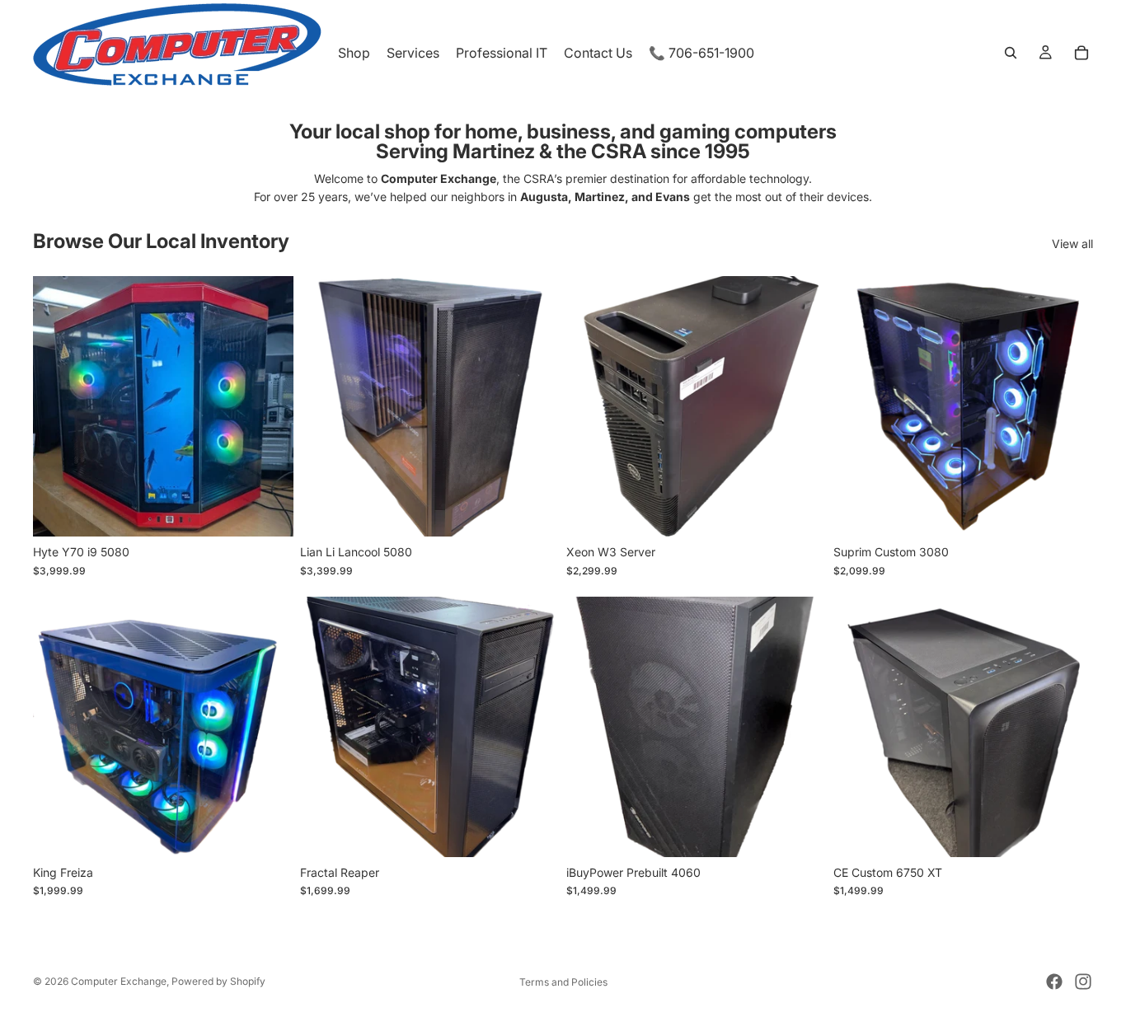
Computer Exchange (119, 981)
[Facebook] (1054, 981)
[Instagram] (1083, 981)
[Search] (1010, 53)
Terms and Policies (563, 982)
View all (1072, 244)
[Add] (268, 511)
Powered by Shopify (218, 981)
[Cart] (1081, 53)
